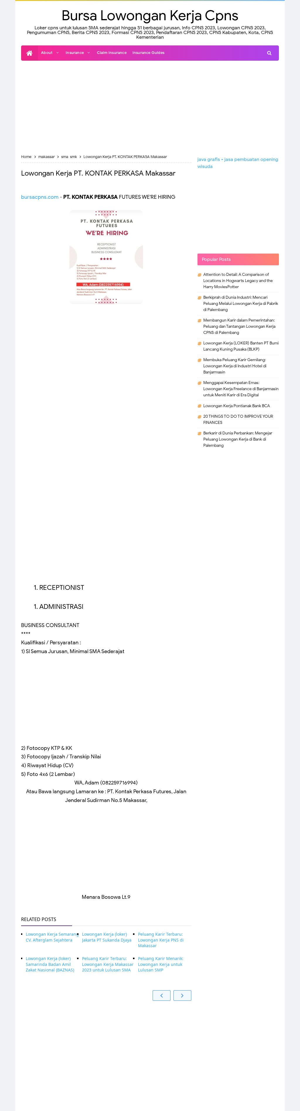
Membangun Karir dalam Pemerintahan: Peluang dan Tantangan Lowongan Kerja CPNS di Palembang (239, 326)
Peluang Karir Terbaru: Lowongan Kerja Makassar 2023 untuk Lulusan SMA (108, 964)
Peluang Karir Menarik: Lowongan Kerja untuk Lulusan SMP (160, 964)
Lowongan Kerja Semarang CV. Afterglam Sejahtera (52, 937)
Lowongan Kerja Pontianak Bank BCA (236, 405)
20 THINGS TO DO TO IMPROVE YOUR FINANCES (238, 419)
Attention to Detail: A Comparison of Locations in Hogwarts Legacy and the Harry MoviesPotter (238, 280)
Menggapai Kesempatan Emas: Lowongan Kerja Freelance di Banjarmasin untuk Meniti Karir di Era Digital (241, 388)
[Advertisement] (150, 108)
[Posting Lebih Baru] (162, 995)
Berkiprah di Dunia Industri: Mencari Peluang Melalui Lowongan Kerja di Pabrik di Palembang (240, 303)
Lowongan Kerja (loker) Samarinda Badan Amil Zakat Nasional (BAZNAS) (50, 964)
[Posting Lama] (182, 995)
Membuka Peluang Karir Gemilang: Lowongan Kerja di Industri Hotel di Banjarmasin (234, 366)
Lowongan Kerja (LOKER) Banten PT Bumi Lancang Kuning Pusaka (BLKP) (241, 346)
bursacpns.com (40, 197)
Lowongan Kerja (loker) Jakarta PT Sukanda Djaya (107, 937)
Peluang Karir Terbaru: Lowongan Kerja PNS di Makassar (161, 939)
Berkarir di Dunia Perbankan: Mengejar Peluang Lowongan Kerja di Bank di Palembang (237, 439)
